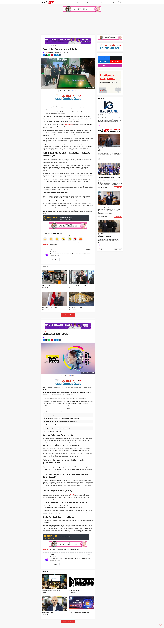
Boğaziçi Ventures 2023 (48, 612)
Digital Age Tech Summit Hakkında (53, 431)
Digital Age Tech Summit (75, 494)
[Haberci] (47, 254)
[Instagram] (53, 251)
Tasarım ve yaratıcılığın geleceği (53, 424)
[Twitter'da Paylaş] (46, 55)
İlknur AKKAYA (104, 159)
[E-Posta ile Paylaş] (60, 55)
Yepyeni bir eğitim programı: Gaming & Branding (57, 428)
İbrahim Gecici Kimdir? (104, 116)
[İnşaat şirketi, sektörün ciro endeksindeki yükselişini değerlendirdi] (109, 226)
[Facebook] (52, 251)
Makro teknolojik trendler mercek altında (55, 415)
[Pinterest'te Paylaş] (52, 55)
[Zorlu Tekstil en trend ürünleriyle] (81, 299)
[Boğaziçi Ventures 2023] (54, 603)
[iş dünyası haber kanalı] (47, 2)
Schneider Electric (68, 124)
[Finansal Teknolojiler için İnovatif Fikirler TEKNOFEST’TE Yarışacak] (81, 603)
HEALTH (73, 2)
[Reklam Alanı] (110, 82)
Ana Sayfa (67, 2)
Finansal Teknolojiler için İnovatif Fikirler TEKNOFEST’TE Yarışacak (79, 613)
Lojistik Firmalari (80, 2)
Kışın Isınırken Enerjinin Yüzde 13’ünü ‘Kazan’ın (80, 286)
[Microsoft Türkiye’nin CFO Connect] (54, 581)
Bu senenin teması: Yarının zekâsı (53, 411)
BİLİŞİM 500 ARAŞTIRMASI (75, 590)
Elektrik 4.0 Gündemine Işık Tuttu (72, 103)
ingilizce (88, 2)
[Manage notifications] (161, 625)
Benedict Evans (52, 549)
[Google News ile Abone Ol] (75, 91)
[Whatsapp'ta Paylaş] (49, 55)
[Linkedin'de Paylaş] (55, 55)
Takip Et (55, 259)
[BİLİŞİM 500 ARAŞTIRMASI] (81, 581)
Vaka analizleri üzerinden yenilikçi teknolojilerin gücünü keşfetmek (61, 418)
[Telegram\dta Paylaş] (57, 55)
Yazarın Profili (89, 249)
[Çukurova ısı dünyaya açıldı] (54, 277)
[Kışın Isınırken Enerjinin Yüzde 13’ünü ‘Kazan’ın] (81, 277)
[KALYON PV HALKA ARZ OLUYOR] (54, 299)
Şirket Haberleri (105, 2)
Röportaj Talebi (96, 2)
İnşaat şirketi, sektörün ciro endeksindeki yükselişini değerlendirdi (108, 235)
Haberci (47, 52)
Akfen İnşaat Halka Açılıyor (105, 207)
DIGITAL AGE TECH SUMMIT (74, 549)
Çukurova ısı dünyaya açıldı (49, 286)
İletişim (120, 2)
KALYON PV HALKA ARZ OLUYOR (49, 308)
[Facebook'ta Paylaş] (44, 55)
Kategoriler (113, 2)
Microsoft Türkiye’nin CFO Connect (51, 590)
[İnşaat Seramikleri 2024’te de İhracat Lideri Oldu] (109, 140)
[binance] (66, 218)
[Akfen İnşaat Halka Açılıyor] (109, 198)
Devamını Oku (118, 125)
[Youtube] (55, 251)
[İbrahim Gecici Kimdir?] (109, 107)
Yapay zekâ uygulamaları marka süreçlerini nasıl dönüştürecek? (60, 421)
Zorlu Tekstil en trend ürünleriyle (77, 308)
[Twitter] (50, 251)
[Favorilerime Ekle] (57, 91)
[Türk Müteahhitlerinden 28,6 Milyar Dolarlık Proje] (109, 169)
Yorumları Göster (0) (67, 315)
